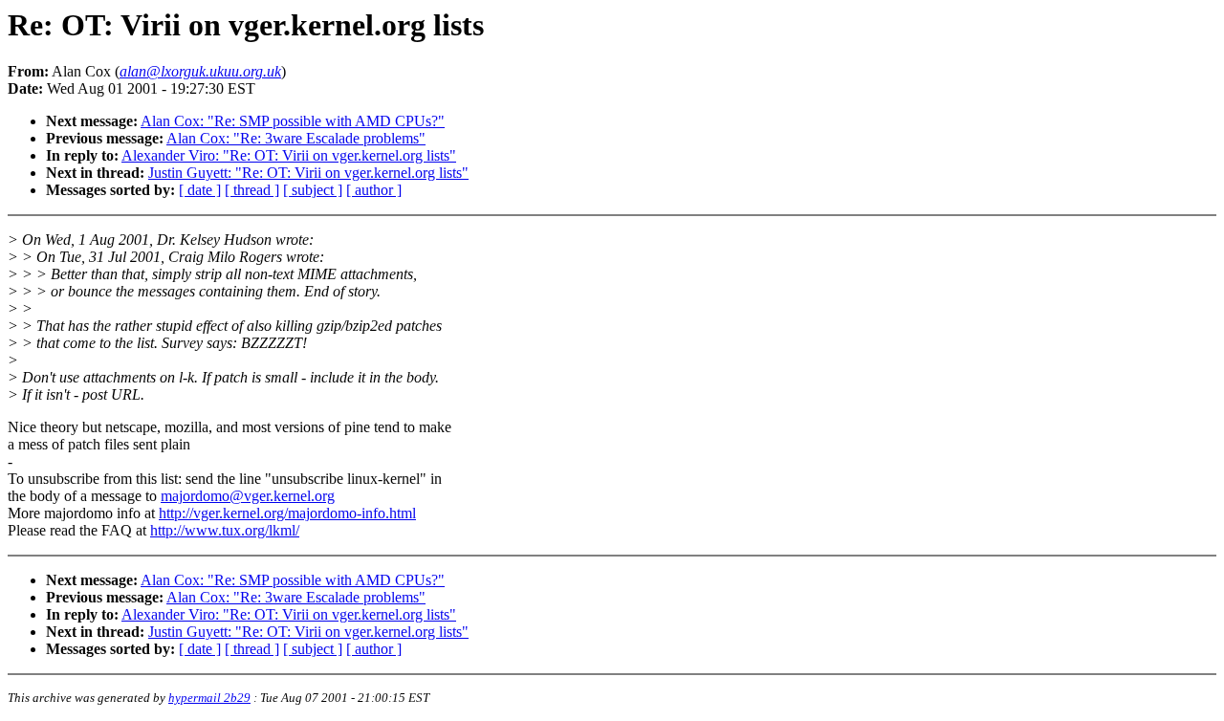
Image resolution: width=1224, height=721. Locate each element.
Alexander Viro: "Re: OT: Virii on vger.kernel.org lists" (288, 155)
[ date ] (200, 190)
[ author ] (374, 190)
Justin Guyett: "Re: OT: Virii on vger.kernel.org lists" (308, 172)
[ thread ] (252, 190)
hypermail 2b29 (209, 697)
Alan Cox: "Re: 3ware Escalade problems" (296, 138)
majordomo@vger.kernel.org (248, 496)
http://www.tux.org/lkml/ (224, 530)
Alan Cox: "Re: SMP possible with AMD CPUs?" (293, 121)
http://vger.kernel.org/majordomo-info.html (287, 513)
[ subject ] (312, 190)
